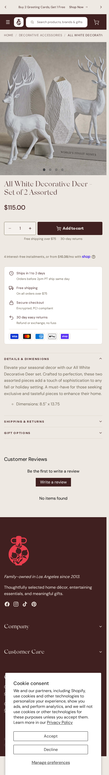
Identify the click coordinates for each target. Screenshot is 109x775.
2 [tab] (50, 170)
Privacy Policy (60, 722)
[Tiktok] (25, 604)
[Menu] (8, 22)
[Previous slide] (5, 7)
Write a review (53, 482)
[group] (53, 108)
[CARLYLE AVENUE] (19, 22)
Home (8, 35)
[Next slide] (100, 7)
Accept (51, 736)
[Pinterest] (34, 604)
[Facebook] (7, 604)
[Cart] (96, 22)
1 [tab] (44, 170)
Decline (51, 749)
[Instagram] (16, 604)
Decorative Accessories (40, 35)
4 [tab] (62, 170)
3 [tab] (56, 170)
